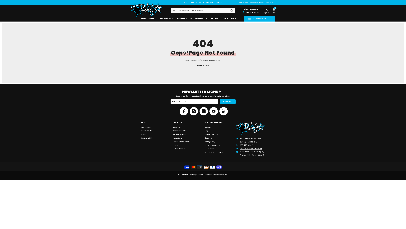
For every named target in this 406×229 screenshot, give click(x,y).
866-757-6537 (246, 145)
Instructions (243, 3)
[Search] (203, 10)
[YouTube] (213, 111)
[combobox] (200, 10)
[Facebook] (184, 111)
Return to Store (203, 65)
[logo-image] (149, 10)
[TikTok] (204, 111)
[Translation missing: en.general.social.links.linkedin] (223, 111)
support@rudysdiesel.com (251, 148)
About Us (269, 3)
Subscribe (227, 101)
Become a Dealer (257, 3)
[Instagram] (194, 111)
